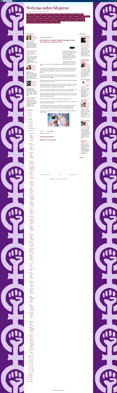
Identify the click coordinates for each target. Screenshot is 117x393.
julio (30, 360)
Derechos (65, 14)
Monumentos (54, 18)
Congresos (48, 14)
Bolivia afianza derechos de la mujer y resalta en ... (31, 276)
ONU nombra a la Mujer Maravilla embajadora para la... (31, 168)
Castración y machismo (31, 217)
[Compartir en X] (50, 131)
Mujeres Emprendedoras (32, 20)
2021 (29, 117)
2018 (29, 123)
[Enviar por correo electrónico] (47, 131)
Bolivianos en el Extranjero (84, 141)
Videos (52, 22)
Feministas (64, 16)
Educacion (37, 16)
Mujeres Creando (70, 18)
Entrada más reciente (45, 174)
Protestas (35, 22)
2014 (29, 375)
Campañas (41, 14)
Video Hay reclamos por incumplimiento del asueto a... (31, 244)
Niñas (62, 20)
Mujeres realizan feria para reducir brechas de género (31, 307)
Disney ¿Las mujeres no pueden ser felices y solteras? (31, 197)
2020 (29, 119)
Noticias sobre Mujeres (47, 7)
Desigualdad (71, 14)
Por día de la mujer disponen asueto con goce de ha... (31, 291)
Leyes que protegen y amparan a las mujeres (31, 98)
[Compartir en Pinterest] (52, 131)
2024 (29, 112)
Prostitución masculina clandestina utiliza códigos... (31, 345)
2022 (29, 115)
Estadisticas (50, 16)
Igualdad (70, 16)
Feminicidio (57, 16)
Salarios (40, 22)
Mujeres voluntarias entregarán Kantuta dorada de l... (31, 330)
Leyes (88, 16)
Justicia (82, 16)
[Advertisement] (58, 29)
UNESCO (46, 22)
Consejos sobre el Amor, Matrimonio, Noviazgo (85, 60)
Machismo (29, 18)
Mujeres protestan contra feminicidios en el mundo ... (31, 190)
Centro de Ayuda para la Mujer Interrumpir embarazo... (31, 156)
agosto (30, 358)
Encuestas (44, 16)
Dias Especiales (79, 14)
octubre (30, 133)
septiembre (31, 355)
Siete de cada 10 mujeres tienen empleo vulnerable (31, 236)
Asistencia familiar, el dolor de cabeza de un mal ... (31, 183)
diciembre (31, 128)
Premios (29, 22)
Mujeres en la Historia (43, 20)
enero (30, 371)
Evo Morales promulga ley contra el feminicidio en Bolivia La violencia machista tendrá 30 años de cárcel (32, 53)
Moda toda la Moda (85, 120)
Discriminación (30, 16)
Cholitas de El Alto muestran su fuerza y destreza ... (31, 229)
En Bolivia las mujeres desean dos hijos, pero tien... (31, 251)
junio (30, 362)
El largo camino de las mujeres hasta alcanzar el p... (31, 147)
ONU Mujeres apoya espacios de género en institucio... (31, 211)
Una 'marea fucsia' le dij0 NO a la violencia (31, 162)
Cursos (53, 14)
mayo (30, 364)
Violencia (57, 22)
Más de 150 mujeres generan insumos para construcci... (31, 316)
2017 (29, 125)
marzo (30, 368)
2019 (29, 121)
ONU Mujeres (76, 20)
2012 (29, 379)
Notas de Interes (68, 20)
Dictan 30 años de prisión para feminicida (31, 323)
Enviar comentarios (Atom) (61, 178)
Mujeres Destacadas (80, 18)
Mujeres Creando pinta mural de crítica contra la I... (31, 258)
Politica (82, 20)
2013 (29, 377)
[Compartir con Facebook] (51, 131)
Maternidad (47, 18)
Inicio (60, 174)
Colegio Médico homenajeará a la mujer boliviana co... (31, 300)
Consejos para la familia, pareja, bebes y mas (85, 100)
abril (30, 366)
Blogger (63, 390)
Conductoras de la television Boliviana (85, 36)
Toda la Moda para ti (85, 79)
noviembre (31, 130)
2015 (29, 374)
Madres (35, 18)
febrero (30, 369)
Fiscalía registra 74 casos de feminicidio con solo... (31, 204)
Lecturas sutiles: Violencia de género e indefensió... (31, 138)
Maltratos (41, 18)
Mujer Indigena (62, 18)
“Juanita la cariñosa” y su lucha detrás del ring (31, 222)
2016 (29, 126)
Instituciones (76, 16)
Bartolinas (34, 14)
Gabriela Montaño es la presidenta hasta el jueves (35, 38)
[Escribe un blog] (48, 131)
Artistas (29, 14)
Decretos (59, 14)
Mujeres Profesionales (54, 20)
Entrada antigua (72, 174)
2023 (29, 113)
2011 (29, 381)
